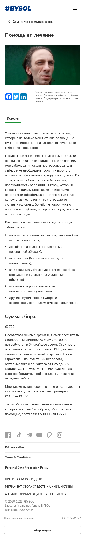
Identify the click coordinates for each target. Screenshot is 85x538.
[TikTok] (19, 435)
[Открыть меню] (75, 8)
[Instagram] (59, 435)
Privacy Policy (14, 447)
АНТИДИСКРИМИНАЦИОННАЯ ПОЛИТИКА (35, 494)
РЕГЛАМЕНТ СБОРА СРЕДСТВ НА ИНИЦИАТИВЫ (39, 486)
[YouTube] (39, 435)
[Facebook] (8, 435)
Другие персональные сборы (33, 22)
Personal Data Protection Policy (26, 468)
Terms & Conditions (18, 457)
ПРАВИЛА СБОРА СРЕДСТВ (23, 479)
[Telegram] (29, 434)
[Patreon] (49, 435)
